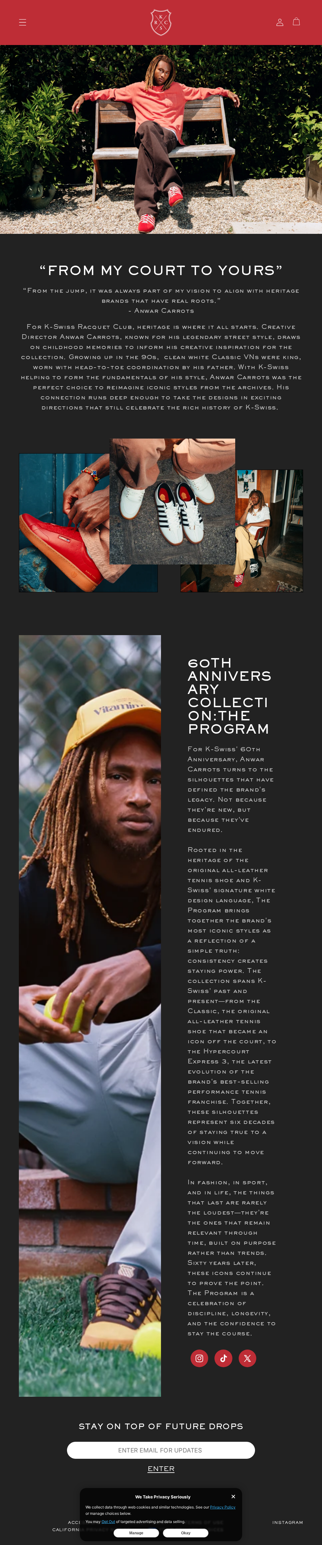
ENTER (161, 1469)
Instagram (287, 1523)
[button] (22, 22)
